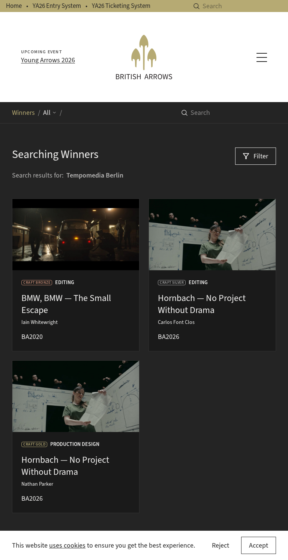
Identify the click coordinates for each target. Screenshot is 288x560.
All (47, 112)
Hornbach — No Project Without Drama (202, 304)
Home (14, 6)
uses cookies (67, 545)
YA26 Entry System (57, 6)
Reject (220, 545)
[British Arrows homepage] (144, 56)
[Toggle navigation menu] (261, 57)
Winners (23, 112)
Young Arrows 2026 (48, 60)
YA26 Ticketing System (121, 6)
